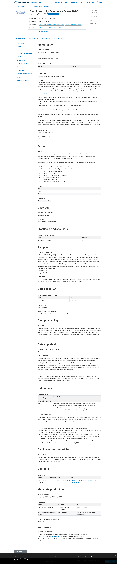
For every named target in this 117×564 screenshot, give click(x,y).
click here (64, 559)
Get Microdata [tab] (57, 38)
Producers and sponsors (24, 53)
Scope (19, 46)
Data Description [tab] (33, 38)
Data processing (22, 63)
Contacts (19, 77)
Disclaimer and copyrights (24, 73)
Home (15, 6)
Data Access (20, 70)
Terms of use (90, 2)
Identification (20, 43)
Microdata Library (36, 2)
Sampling (19, 57)
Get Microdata (53, 14)
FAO (31, 6)
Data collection (21, 60)
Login (100, 2)
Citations (82, 2)
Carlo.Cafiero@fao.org (63, 480)
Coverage (20, 50)
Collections (73, 2)
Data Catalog (58, 2)
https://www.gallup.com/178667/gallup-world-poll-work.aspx (76, 112)
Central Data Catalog (23, 6)
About (66, 2)
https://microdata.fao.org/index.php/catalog (51, 536)
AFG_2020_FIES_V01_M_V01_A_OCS (41, 6)
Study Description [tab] (21, 38)
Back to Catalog (21, 551)
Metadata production (23, 80)
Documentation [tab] (45, 38)
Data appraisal (21, 67)
